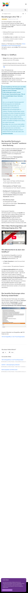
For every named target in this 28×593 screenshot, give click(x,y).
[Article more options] (25, 14)
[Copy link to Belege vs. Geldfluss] (18, 55)
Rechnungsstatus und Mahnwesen (9, 369)
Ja (5, 352)
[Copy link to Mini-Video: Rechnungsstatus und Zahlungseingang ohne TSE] (24, 228)
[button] (25, 589)
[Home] (6, 4)
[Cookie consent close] (25, 579)
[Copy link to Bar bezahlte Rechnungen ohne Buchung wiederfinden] (20, 296)
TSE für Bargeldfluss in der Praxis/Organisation (12, 359)
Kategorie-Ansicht (7, 13)
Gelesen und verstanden (7, 590)
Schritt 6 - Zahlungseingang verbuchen (11, 364)
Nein (12, 352)
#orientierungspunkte (8, 133)
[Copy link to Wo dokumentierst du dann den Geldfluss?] (11, 252)
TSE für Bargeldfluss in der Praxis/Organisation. (13, 336)
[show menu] (26, 4)
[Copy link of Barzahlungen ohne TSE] (21, 17)
